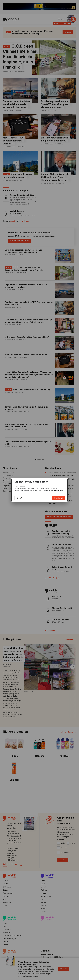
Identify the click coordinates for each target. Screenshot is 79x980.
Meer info (19, 498)
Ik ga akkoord (58, 498)
